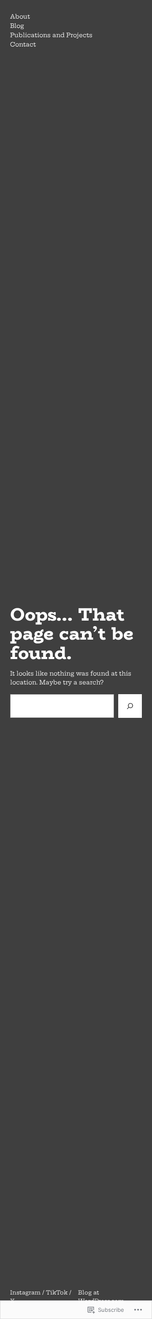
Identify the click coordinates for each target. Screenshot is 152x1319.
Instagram (25, 1292)
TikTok (57, 1292)
